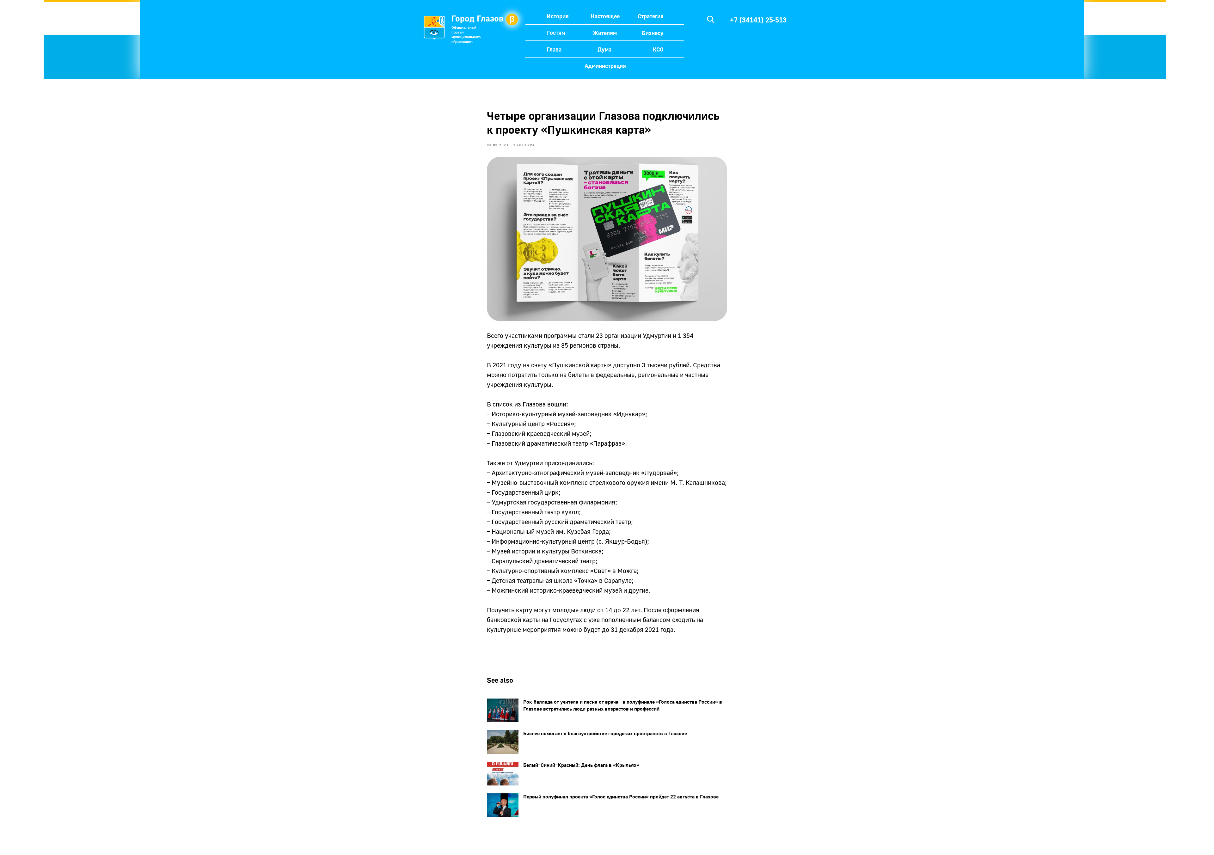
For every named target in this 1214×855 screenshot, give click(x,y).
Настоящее (605, 16)
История (558, 16)
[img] (710, 19)
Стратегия (651, 16)
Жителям (605, 32)
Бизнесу (653, 32)
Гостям (556, 32)
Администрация (605, 65)
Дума (604, 49)
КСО (658, 49)
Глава (554, 49)
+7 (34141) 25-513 (758, 19)
